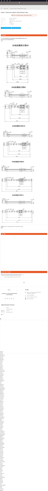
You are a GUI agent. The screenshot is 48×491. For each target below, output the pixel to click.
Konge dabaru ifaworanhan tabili (18, 8)
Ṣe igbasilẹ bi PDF (17, 27)
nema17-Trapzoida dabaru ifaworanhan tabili (13, 226)
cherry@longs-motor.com (21, 38)
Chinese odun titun (9, 309)
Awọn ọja (6, 8)
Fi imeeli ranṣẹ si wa (6, 27)
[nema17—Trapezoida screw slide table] (12, 275)
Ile (1, 8)
